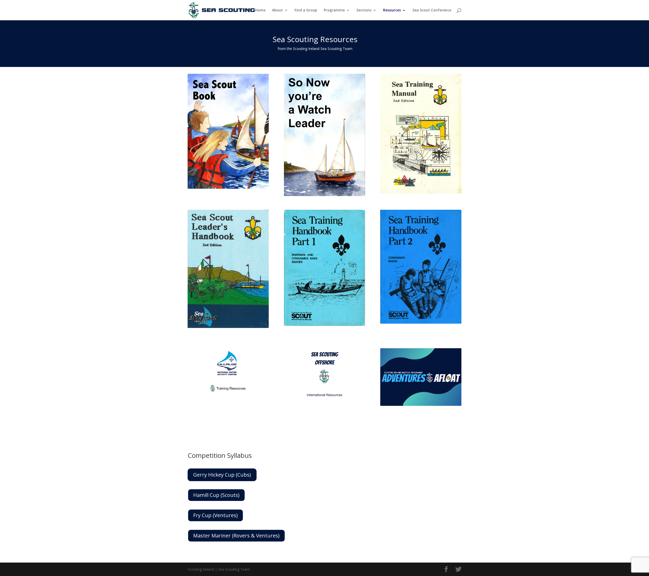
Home (260, 10)
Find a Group (306, 10)
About (277, 10)
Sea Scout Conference (431, 10)
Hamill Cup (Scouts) (216, 495)
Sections (363, 10)
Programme (334, 10)
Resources (392, 10)
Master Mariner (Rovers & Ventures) (236, 535)
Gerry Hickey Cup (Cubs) (222, 474)
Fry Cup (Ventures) (215, 515)
